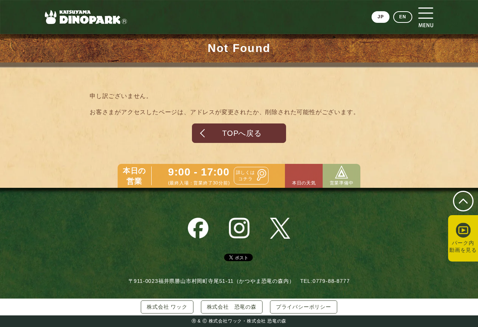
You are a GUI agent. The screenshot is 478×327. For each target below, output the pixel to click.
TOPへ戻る (242, 133)
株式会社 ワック (167, 307)
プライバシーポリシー (303, 307)
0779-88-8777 (331, 281)
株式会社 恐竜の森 (232, 307)
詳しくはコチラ (245, 175)
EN (402, 16)
